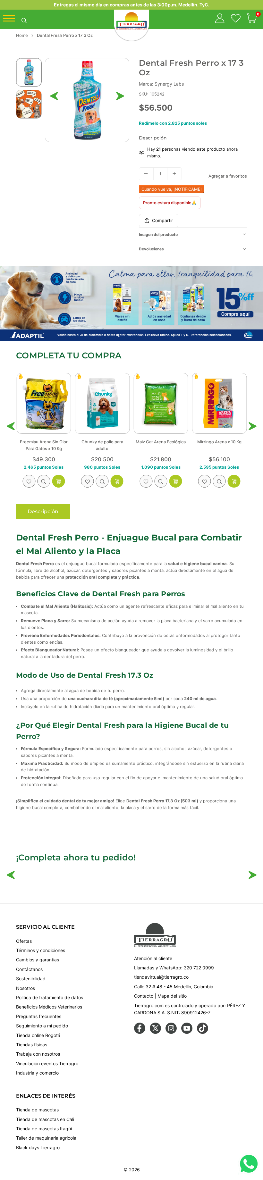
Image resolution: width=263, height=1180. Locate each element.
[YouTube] (186, 1032)
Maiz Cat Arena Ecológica (102, 441)
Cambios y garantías (37, 959)
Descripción (153, 138)
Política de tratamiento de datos (49, 997)
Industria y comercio (37, 1072)
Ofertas (24, 941)
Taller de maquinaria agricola (46, 1138)
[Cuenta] (220, 19)
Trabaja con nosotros (38, 1054)
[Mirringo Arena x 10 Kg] (160, 403)
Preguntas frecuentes (38, 1016)
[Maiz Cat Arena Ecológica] (102, 403)
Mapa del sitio (172, 996)
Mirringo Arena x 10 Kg (161, 441)
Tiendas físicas (31, 1044)
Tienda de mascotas (37, 1109)
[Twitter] (155, 1032)
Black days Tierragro (38, 1147)
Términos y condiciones (40, 950)
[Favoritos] (236, 19)
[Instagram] (171, 1032)
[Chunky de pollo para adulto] (43, 403)
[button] (252, 19)
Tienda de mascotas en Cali (45, 1119)
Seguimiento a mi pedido (42, 1025)
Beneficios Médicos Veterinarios (49, 1006)
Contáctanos (29, 969)
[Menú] (9, 20)
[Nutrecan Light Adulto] (219, 403)
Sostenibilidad (31, 978)
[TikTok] (202, 1032)
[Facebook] (139, 1032)
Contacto (143, 996)
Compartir (162, 220)
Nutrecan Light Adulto (219, 441)
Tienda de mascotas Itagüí (44, 1128)
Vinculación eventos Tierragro (47, 1063)
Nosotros (25, 988)
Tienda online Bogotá (38, 1035)
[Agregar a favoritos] (28, 481)
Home (22, 35)
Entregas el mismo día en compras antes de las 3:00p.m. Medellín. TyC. (131, 4)
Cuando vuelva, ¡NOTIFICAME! (171, 189)
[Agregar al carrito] (175, 481)
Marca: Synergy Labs (161, 84)
